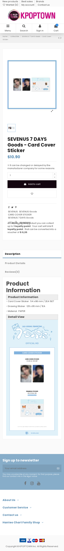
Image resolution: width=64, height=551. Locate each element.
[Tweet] (12, 207)
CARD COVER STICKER (20, 214)
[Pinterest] (16, 207)
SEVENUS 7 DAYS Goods (21, 217)
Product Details (15, 263)
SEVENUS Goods (28, 211)
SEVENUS (13, 211)
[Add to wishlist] (32, 194)
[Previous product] (59, 38)
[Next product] (60, 38)
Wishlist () (12, 4)
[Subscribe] (58, 468)
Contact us (44, 4)
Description (12, 254)
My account (28, 4)
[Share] (8, 207)
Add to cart (34, 184)
